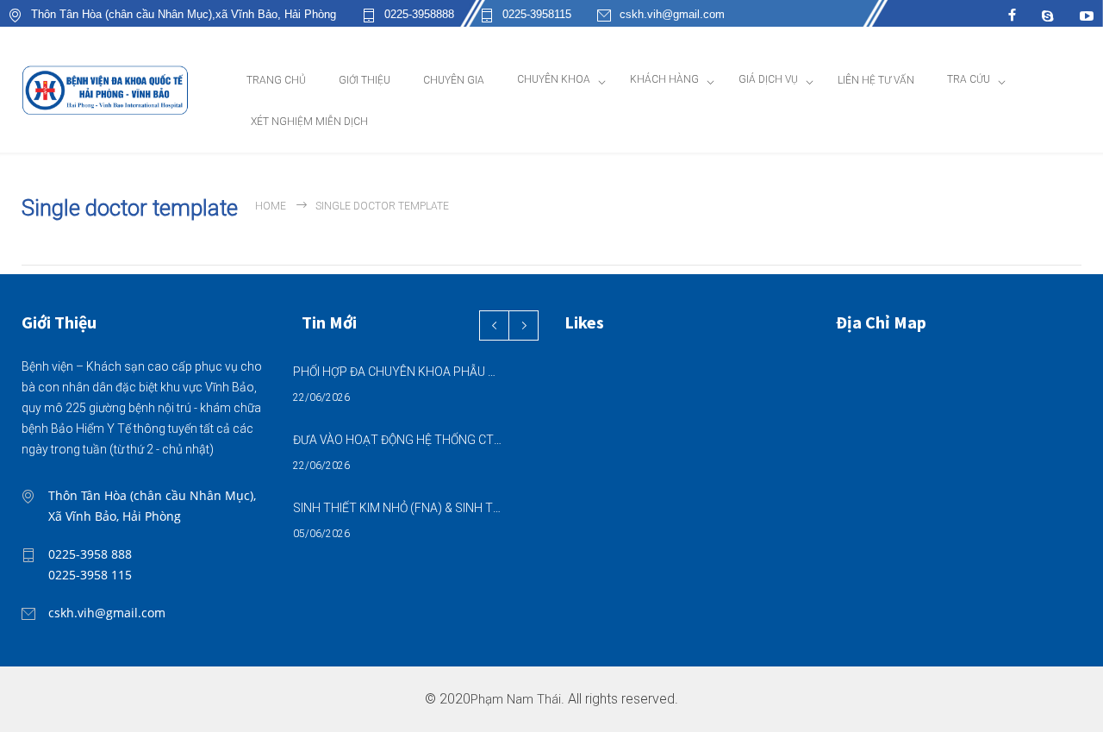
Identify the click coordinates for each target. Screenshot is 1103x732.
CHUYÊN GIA (453, 80)
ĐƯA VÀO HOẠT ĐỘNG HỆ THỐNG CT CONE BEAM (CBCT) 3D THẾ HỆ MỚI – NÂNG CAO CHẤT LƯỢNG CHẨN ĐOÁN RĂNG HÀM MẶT (397, 440)
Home (270, 206)
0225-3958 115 (90, 574)
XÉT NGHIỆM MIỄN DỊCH (309, 122)
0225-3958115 (536, 15)
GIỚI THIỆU (364, 80)
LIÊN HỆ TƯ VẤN (876, 80)
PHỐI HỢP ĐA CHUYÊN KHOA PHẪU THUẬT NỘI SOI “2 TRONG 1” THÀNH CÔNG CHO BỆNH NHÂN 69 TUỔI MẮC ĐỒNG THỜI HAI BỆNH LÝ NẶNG (397, 372)
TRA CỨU (968, 79)
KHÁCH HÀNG (664, 79)
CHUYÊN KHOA (553, 79)
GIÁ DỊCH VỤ (768, 79)
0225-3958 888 (90, 554)
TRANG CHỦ (276, 80)
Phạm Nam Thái (515, 699)
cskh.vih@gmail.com (672, 15)
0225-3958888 (419, 15)
